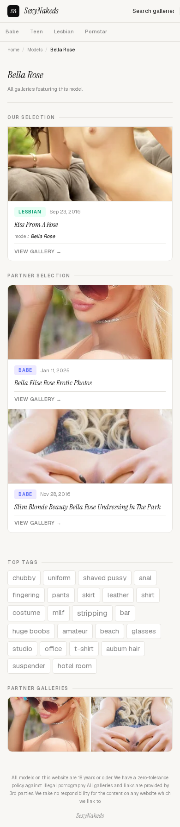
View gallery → (38, 251)
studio (22, 648)
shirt (148, 594)
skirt (88, 594)
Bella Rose (42, 236)
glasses (144, 631)
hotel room (75, 665)
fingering (26, 594)
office (53, 648)
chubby (24, 577)
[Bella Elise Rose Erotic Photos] (49, 724)
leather (118, 594)
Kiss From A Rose (36, 224)
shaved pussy (104, 577)
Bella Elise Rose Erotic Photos (53, 383)
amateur (75, 631)
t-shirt (84, 648)
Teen (36, 31)
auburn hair (123, 648)
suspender (28, 665)
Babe (12, 31)
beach (109, 631)
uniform (59, 577)
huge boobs (31, 631)
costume (26, 612)
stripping (92, 613)
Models (34, 50)
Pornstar (96, 31)
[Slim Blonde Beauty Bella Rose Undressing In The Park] (132, 724)
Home (13, 50)
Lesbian (64, 31)
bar (125, 612)
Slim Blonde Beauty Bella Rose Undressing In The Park (87, 507)
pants (61, 594)
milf (59, 612)
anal (145, 577)
